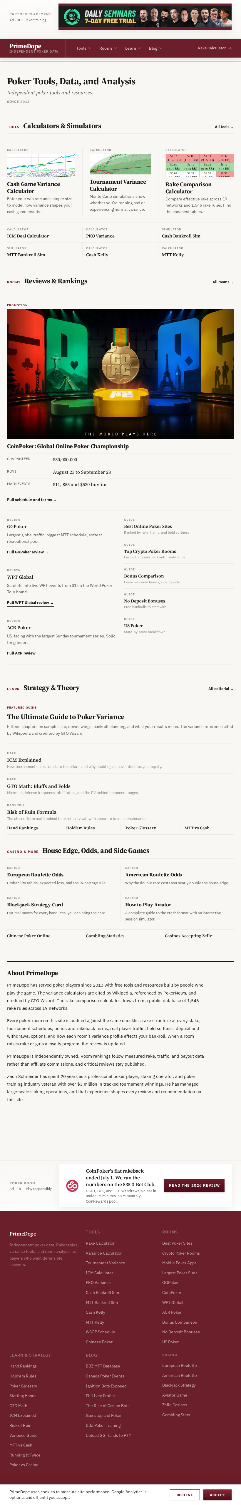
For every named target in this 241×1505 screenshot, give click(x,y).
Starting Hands (22, 1395)
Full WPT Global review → (30, 602)
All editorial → (221, 688)
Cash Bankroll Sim (102, 1292)
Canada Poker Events (105, 1376)
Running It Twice (25, 1455)
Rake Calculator (100, 1243)
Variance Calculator (104, 1253)
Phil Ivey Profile (100, 1395)
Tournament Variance (105, 1262)
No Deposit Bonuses (181, 1332)
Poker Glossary (23, 1386)
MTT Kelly (95, 1322)
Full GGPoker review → (27, 552)
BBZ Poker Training (103, 1425)
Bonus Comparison (179, 1322)
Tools (81, 48)
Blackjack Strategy (179, 1385)
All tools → (224, 126)
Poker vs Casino (24, 1464)
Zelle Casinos (174, 1404)
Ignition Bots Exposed (106, 1386)
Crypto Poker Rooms (181, 1253)
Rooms (106, 48)
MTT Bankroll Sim (102, 1302)
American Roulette (179, 1375)
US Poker (170, 1342)
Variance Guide (23, 1435)
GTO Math (18, 1405)
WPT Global (172, 1302)
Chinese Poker (99, 1342)
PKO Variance (98, 1282)
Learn (130, 48)
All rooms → (223, 281)
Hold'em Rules (22, 1376)
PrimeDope (22, 1233)
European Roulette (179, 1365)
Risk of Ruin (20, 1425)
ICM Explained (22, 1415)
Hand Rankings (23, 1366)
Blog (153, 48)
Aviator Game (174, 1395)
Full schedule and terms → (32, 499)
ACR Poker (172, 1312)
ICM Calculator (99, 1272)
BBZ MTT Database (103, 1366)
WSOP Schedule (100, 1332)
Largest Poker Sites (180, 1272)
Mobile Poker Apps (179, 1262)
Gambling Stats (176, 1414)
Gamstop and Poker (104, 1415)
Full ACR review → (23, 653)
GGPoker (170, 1282)
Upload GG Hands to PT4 (108, 1435)
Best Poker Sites (177, 1243)
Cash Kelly (95, 1312)
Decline (185, 1495)
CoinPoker (171, 1292)
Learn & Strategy (30, 1355)
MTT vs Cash (20, 1445)
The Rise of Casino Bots (108, 1405)
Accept (217, 1495)
